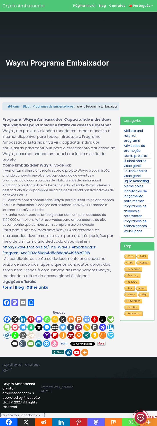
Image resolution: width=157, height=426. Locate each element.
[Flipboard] (54, 335)
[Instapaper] (39, 335)
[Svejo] (54, 343)
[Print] (78, 335)
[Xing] (86, 335)
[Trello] (110, 327)
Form (7, 287)
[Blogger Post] (23, 335)
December (134, 269)
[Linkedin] (23, 319)
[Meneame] (102, 335)
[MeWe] (38, 343)
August (144, 262)
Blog (102, 5)
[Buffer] (39, 327)
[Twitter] (62, 327)
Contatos (117, 5)
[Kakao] (94, 335)
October (132, 307)
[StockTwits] (22, 343)
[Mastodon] (39, 319)
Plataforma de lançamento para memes (135, 196)
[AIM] (15, 335)
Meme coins (133, 186)
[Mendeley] (70, 335)
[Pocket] (15, 327)
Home (15, 106)
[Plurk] (78, 319)
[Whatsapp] (46, 319)
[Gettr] (94, 319)
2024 (130, 256)
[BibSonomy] (102, 319)
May (144, 294)
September (134, 313)
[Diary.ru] (31, 335)
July (130, 288)
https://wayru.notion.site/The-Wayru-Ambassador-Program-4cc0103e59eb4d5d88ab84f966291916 (50, 250)
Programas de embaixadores (53, 106)
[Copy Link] (86, 327)
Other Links (37, 287)
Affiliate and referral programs (133, 135)
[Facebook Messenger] (46, 327)
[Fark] (94, 327)
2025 (143, 256)
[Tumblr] (70, 327)
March (131, 294)
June (142, 288)
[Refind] (46, 343)
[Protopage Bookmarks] (102, 327)
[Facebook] (7, 319)
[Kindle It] (62, 319)
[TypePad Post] (14, 343)
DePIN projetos (136, 155)
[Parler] (78, 327)
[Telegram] (23, 327)
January (132, 281)
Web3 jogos (133, 231)
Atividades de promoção (134, 148)
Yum (64, 343)
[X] (15, 319)
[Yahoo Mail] (46, 335)
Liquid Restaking (136, 181)
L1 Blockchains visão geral (135, 163)
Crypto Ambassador (23, 6)
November (134, 300)
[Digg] (68, 352)
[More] (84, 352)
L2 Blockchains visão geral (135, 173)
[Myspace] (54, 327)
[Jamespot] (62, 335)
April (130, 262)
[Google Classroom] (54, 319)
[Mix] (70, 319)
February (133, 275)
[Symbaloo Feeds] (86, 319)
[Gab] (31, 327)
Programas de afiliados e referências (135, 211)
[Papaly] (110, 335)
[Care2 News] (110, 319)
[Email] (30, 343)
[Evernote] (7, 327)
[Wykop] (7, 335)
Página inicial (84, 5)
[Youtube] (76, 352)
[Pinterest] (31, 319)
